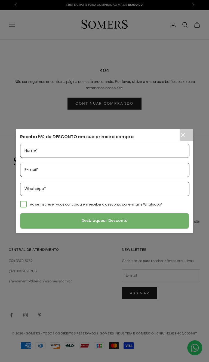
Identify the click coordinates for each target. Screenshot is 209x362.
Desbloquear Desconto (104, 220)
